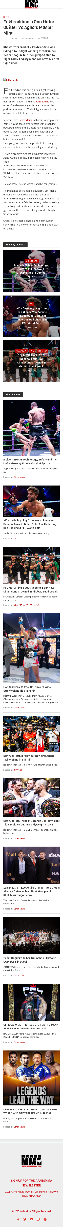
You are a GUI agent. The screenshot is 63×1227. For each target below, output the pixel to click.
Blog (6, 17)
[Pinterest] (45, 1219)
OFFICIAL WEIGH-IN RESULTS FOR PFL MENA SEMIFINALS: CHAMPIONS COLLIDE (30, 1026)
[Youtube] (31, 1219)
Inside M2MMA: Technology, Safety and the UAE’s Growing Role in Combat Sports (31, 271)
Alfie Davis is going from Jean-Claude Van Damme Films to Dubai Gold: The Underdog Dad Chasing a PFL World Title (31, 316)
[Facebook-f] (18, 1219)
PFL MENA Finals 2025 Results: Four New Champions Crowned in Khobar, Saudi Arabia (31, 360)
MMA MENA (21, 351)
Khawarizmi (27, 38)
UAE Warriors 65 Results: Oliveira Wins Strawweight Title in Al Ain (27, 688)
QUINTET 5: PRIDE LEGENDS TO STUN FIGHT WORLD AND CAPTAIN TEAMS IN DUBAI (30, 1111)
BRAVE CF (17, 770)
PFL (31, 304)
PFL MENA (42, 351)
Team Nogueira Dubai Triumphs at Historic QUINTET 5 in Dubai (29, 959)
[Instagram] (38, 1219)
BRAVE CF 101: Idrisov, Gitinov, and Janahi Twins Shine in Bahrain (28, 757)
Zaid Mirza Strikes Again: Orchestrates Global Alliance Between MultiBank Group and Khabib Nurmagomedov (31, 891)
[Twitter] (24, 1219)
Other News (31, 261)
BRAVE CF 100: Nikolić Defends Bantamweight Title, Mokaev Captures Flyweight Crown (31, 822)
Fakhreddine (42, 101)
